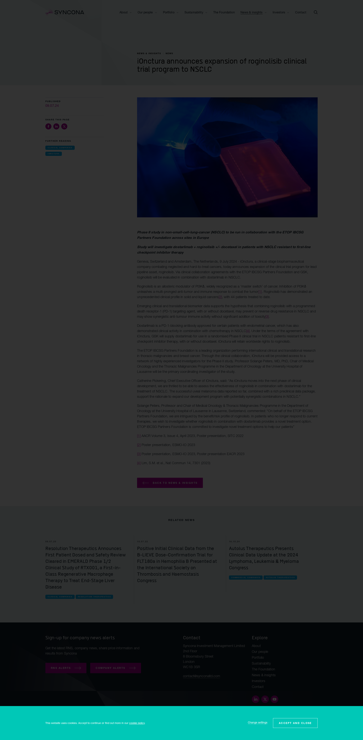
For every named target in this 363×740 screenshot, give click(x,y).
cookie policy (137, 723)
